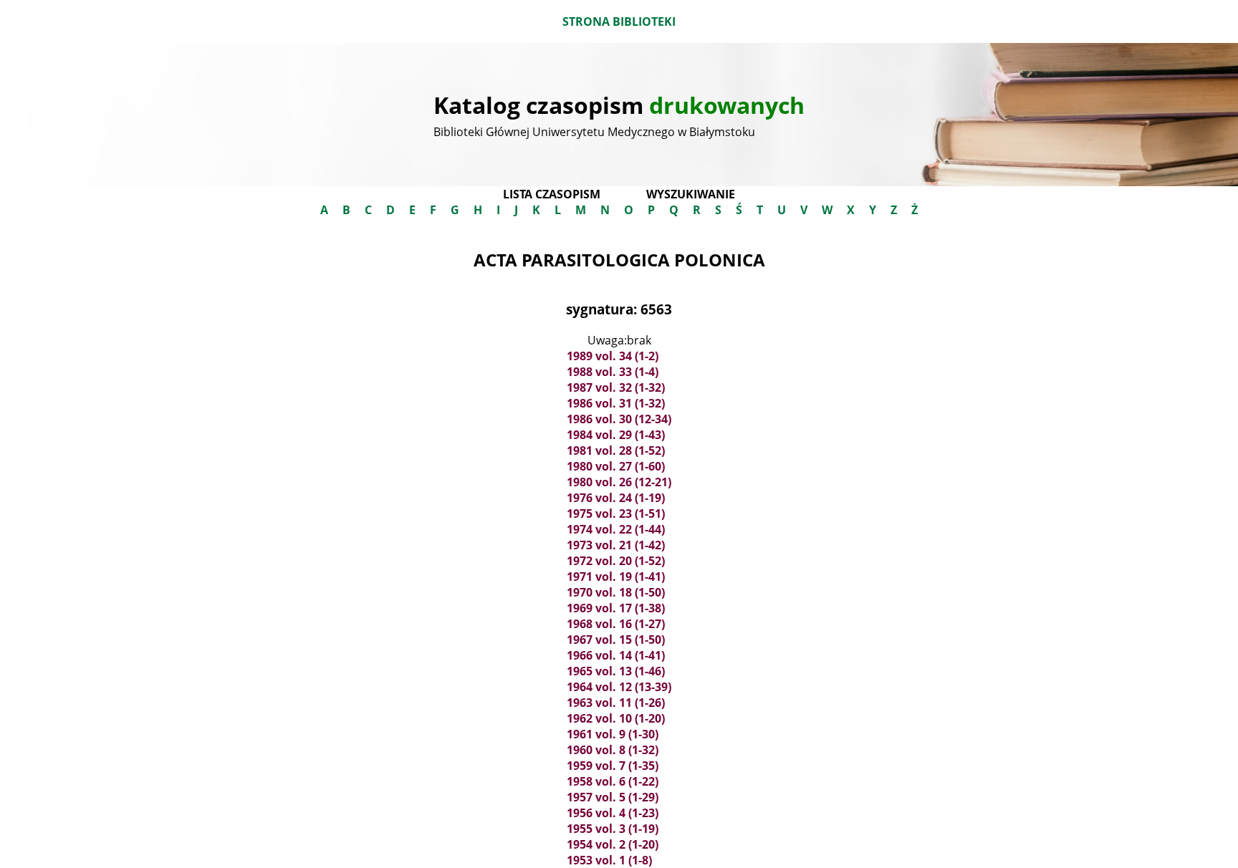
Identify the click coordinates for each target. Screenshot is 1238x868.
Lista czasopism (551, 194)
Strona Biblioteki (619, 21)
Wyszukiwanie (690, 194)
